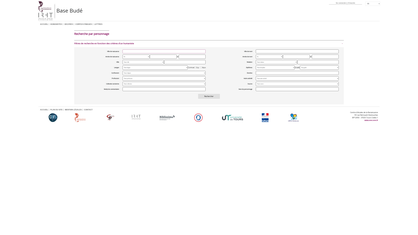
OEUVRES (68, 24)
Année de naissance (112, 57)
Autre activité (248, 78)
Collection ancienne (112, 84)
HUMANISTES (56, 24)
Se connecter (341, 3)
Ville (117, 62)
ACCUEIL (44, 24)
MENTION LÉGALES (73, 110)
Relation (249, 62)
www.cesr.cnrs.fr (371, 120)
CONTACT (88, 110)
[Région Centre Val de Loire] (293, 117)
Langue (116, 67)
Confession (115, 73)
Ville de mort (248, 51)
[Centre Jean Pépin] (110, 117)
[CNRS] (53, 117)
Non (204, 67)
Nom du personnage (245, 89)
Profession (115, 78)
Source (250, 84)
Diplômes (249, 67)
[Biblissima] (167, 117)
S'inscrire (351, 3)
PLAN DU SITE (56, 110)
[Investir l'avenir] (198, 117)
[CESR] (82, 117)
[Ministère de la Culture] (265, 117)
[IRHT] (136, 117)
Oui (197, 67)
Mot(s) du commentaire (111, 89)
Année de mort (247, 57)
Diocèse (249, 73)
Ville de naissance (113, 51)
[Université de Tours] (232, 117)
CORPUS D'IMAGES (83, 24)
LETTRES (98, 24)
